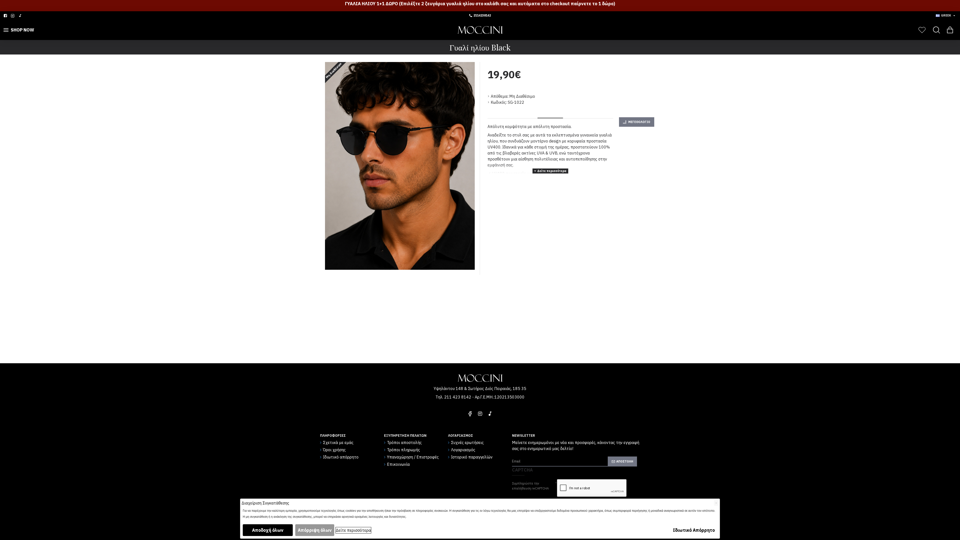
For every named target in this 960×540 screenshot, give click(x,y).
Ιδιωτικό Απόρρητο (694, 530)
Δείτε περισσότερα (353, 530)
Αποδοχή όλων (268, 530)
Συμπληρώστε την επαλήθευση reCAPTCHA (530, 485)
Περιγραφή (550, 111)
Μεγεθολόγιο (639, 122)
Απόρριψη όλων (315, 530)
